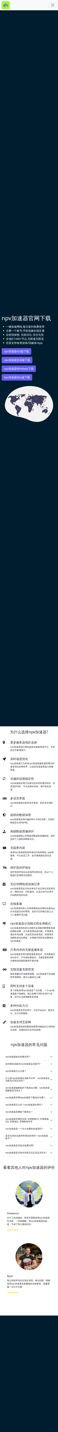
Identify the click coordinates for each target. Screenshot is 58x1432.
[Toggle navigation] (52, 5)
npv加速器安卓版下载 (17, 360)
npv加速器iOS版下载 (16, 351)
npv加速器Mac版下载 (17, 377)
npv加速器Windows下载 (19, 368)
